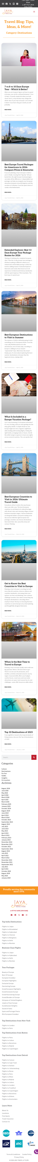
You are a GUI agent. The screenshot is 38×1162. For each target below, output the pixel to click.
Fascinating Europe (8, 986)
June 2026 (5, 791)
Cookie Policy (27, 1154)
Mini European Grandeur (10, 1014)
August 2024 (6, 811)
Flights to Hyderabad (9, 932)
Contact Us (6, 1122)
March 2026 (5, 797)
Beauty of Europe (8, 972)
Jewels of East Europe (9, 1003)
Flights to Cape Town (9, 1063)
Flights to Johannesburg (10, 1068)
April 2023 (5, 833)
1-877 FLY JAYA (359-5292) (28, 6)
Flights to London (8, 1025)
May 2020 (5, 876)
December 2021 (7, 860)
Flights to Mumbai (8, 943)
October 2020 (6, 871)
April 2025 (5, 800)
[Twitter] (10, 4)
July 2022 (5, 853)
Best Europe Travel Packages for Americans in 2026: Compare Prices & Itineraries (19, 167)
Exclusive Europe (8, 983)
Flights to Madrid (8, 1046)
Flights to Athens (8, 1096)
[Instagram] (17, 4)
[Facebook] (7, 4)
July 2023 (5, 826)
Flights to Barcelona (9, 1043)
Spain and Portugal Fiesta (11, 1011)
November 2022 (7, 844)
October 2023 (6, 820)
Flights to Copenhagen (10, 1049)
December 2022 (7, 842)
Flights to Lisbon (8, 1040)
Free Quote (6, 1116)
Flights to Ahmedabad (9, 929)
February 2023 (6, 838)
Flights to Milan (7, 1077)
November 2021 (7, 862)
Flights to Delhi (7, 940)
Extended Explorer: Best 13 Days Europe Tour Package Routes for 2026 (18, 253)
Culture (4, 769)
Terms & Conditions (13, 1154)
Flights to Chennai (8, 935)
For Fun (4, 773)
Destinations (6, 771)
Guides (4, 776)
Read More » (8, 109)
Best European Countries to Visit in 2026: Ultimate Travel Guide (18, 500)
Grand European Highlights (11, 989)
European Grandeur (8, 978)
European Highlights (9, 981)
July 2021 (5, 867)
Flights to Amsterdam (9, 1099)
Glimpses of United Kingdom (12, 1000)
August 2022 (6, 851)
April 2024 (5, 815)
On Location (6, 780)
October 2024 (6, 808)
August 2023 (6, 824)
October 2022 (6, 846)
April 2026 (5, 795)
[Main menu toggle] (34, 11)
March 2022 (5, 858)
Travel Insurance (7, 1119)
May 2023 (5, 831)
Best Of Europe (7, 975)
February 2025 (6, 804)
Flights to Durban (8, 1066)
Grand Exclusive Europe (10, 992)
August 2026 (6, 788)
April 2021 (5, 869)
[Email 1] (3, 4)
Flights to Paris (7, 1028)
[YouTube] (14, 4)
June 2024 (5, 813)
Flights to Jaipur (8, 926)
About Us (5, 1110)
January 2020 (6, 878)
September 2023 (7, 822)
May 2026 (5, 793)
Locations (5, 1113)
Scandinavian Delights (9, 1006)
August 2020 (6, 873)
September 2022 (7, 849)
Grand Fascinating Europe (11, 995)
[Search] (33, 757)
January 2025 (6, 806)
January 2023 (6, 840)
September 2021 (7, 864)
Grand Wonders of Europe (11, 997)
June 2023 (5, 829)
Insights (4, 778)
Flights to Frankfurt (9, 1088)
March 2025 (5, 802)
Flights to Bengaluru (9, 938)
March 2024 (5, 817)
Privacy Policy (19, 1157)
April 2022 (5, 855)
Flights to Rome (7, 1071)
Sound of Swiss (7, 1009)
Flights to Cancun (8, 1060)
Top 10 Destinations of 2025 (19, 732)
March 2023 (5, 835)
